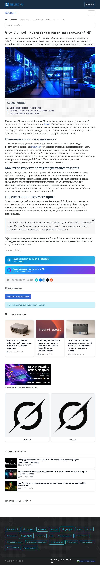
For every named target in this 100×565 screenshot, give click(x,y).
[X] (47, 280)
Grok (46, 124)
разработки (30, 548)
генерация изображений (37, 542)
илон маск (72, 542)
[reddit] (51, 280)
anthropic (13, 529)
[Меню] (91, 12)
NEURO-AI (10, 561)
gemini (55, 529)
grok (10, 250)
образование (13, 548)
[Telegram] (43, 280)
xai (17, 250)
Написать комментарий (18, 296)
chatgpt (29, 529)
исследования (87, 542)
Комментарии (13, 288)
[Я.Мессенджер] (36, 280)
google (68, 529)
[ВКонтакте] (40, 280)
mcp (90, 529)
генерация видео (15, 542)
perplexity (41, 536)
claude (43, 529)
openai (27, 535)
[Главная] (6, 20)
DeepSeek (36, 146)
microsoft (12, 536)
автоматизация (65, 536)
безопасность (82, 536)
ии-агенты (57, 542)
